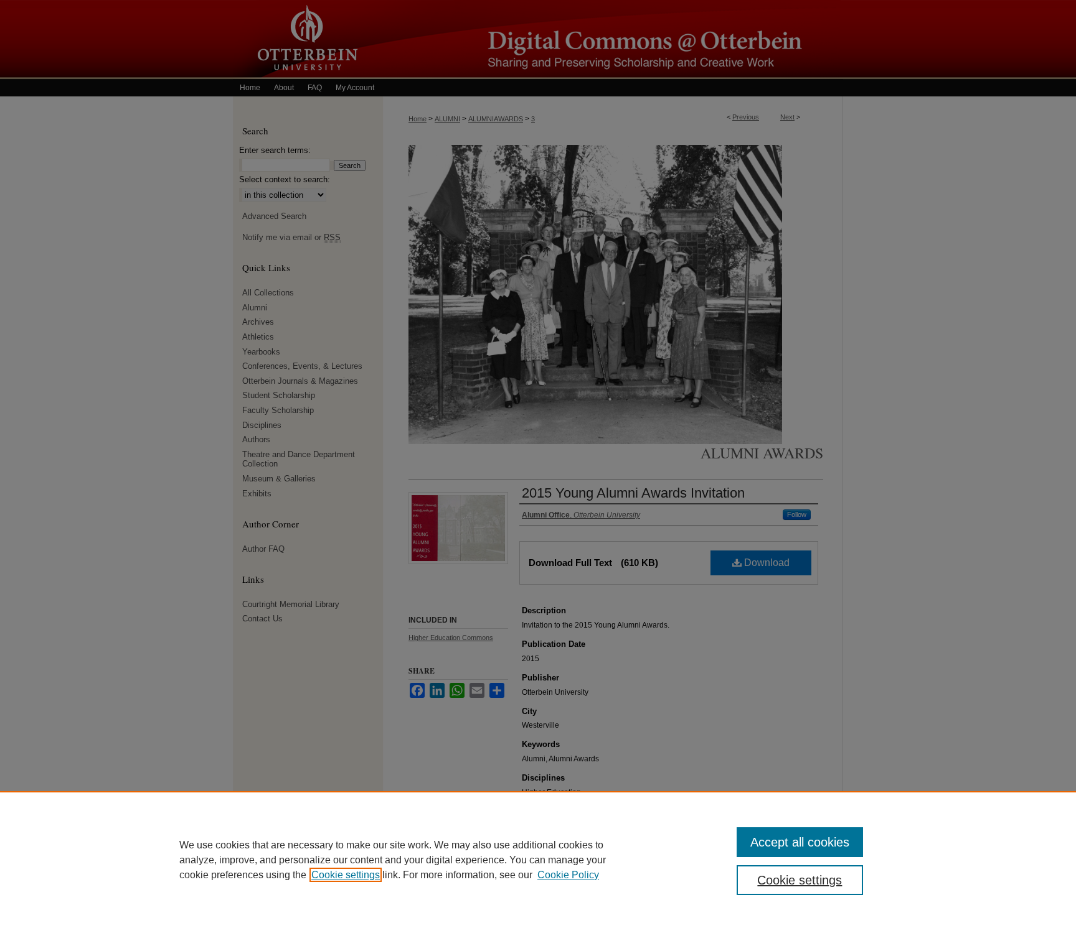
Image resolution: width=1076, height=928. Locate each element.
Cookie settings (345, 875)
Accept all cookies (799, 842)
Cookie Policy (568, 875)
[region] (538, 859)
